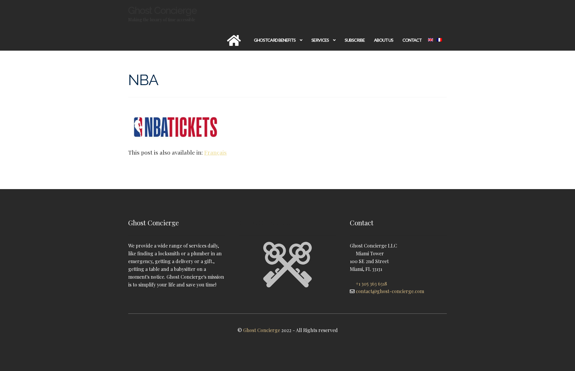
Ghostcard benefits (275, 40)
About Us (383, 40)
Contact (412, 40)
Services (320, 40)
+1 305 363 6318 (371, 283)
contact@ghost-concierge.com (390, 291)
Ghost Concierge (162, 10)
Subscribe (355, 40)
